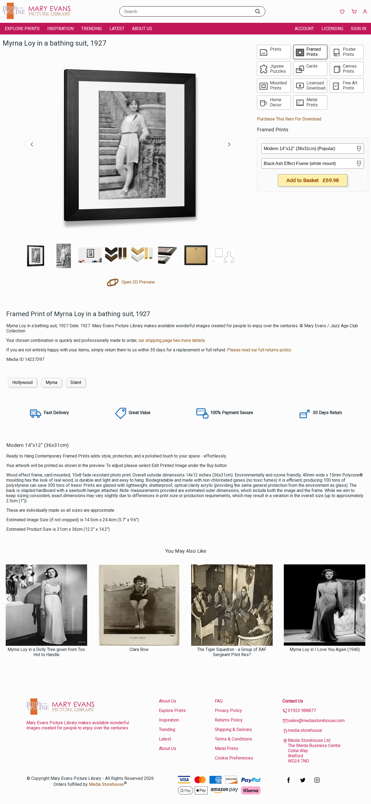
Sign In (358, 28)
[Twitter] (302, 783)
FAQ (219, 701)
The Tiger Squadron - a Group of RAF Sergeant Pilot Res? (231, 652)
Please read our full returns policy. (259, 349)
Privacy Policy (228, 710)
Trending (91, 28)
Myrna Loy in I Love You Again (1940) (325, 649)
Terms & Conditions (233, 739)
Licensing (332, 28)
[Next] (229, 144)
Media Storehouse (106, 784)
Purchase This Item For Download (289, 119)
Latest (116, 28)
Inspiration (60, 28)
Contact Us (292, 701)
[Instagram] (317, 783)
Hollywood (22, 382)
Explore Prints (22, 28)
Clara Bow (139, 649)
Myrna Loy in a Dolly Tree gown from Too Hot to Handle (46, 652)
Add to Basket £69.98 (312, 180)
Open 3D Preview (137, 282)
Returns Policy (229, 720)
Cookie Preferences (234, 758)
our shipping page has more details (171, 340)
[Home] (37, 17)
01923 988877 (302, 710)
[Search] (257, 11)
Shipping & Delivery (233, 729)
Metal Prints (226, 748)
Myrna (51, 382)
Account (304, 28)
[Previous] (31, 144)
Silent (75, 382)
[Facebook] (288, 783)
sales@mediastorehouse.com (316, 720)
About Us (142, 28)
